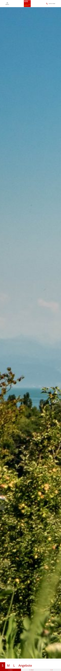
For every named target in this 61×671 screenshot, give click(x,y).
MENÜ (7, 4)
